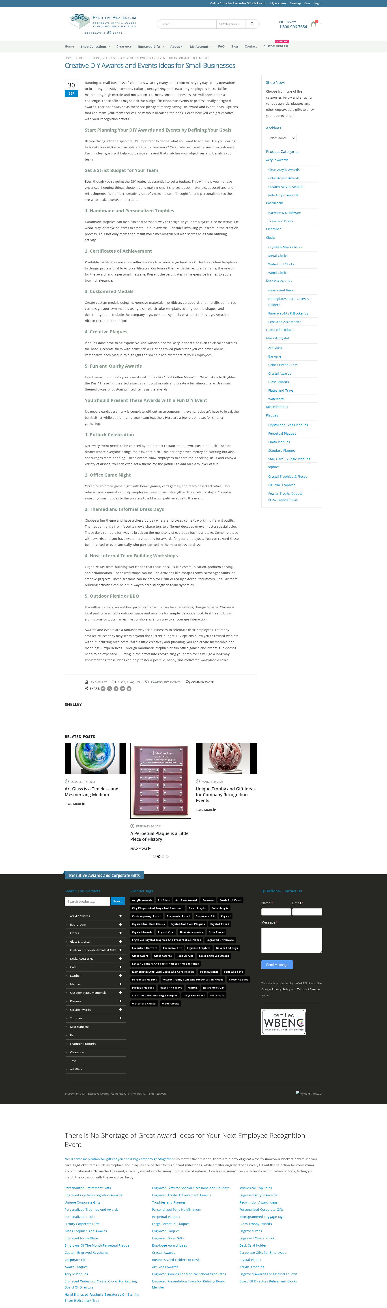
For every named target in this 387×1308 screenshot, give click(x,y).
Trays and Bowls (280, 221)
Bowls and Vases (230, 900)
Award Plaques (76, 1267)
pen (72, 1035)
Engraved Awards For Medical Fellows (268, 1274)
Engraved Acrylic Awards (258, 1195)
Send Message (277, 965)
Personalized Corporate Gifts (261, 1209)
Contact (251, 46)
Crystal (225, 916)
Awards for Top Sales (255, 1188)
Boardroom (274, 203)
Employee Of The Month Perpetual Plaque (97, 1245)
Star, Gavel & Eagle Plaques (289, 459)
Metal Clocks (278, 256)
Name (267, 903)
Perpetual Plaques (282, 433)
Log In (318, 3)
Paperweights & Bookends (288, 313)
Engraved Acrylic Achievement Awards (181, 1195)
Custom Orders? (276, 44)
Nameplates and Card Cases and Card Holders (163, 971)
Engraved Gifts (149, 46)
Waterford (276, 399)
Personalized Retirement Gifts (88, 1188)
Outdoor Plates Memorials (88, 993)
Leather (75, 976)
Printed (192, 987)
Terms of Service (308, 989)
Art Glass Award (186, 900)
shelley (101, 682)
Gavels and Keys (280, 290)
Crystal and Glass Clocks (148, 924)
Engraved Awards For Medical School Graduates (189, 1274)
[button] (154, 856)
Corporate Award (178, 916)
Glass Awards (278, 382)
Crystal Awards (279, 373)
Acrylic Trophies (251, 1267)
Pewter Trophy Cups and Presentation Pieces (193, 979)
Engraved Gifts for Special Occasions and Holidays (191, 1188)
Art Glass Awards (165, 1267)
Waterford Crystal (144, 1003)
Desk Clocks (216, 932)
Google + (122, 688)
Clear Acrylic (197, 908)
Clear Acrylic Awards (284, 169)
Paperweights (209, 971)
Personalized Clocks (80, 1217)
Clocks (271, 237)
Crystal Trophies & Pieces (287, 476)
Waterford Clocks (281, 264)
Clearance (123, 46)
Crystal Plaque (250, 1260)
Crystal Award (219, 924)
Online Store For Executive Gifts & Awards (238, 3)
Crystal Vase (166, 932)
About (175, 46)
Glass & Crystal (277, 338)
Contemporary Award (146, 916)
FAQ (221, 46)
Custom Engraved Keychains (86, 1252)
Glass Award (140, 955)
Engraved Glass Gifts (168, 1238)
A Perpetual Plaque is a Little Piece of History (159, 836)
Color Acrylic (219, 908)
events (175, 682)
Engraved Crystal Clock (256, 1238)
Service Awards (80, 1010)
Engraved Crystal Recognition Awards (93, 1195)
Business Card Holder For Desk (176, 1260)
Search (117, 901)
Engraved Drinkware (220, 939)
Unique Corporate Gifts (82, 1202)
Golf (73, 967)
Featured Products (280, 330)
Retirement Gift (213, 987)
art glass (76, 1069)
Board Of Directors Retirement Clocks (268, 1281)
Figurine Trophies (281, 485)
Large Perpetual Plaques (171, 1224)
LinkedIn (116, 688)
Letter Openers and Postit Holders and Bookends (165, 963)
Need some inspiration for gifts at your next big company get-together (119, 1159)
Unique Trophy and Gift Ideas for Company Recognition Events (226, 794)
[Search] (252, 24)
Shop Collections (94, 46)
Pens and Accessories (284, 322)
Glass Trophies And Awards (86, 1231)
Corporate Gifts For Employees (262, 1252)
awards (156, 682)
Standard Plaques (282, 450)
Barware (274, 356)
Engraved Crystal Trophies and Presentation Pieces (166, 939)
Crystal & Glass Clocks (285, 247)
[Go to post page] (95, 758)
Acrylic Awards (277, 160)
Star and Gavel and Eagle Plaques (155, 995)
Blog (234, 46)
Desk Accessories (279, 280)
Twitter (109, 688)
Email (129, 688)
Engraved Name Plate (81, 1238)
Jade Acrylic (185, 955)
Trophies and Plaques (169, 1202)
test (73, 1061)
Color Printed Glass (283, 365)
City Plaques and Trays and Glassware (157, 908)
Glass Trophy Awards (255, 1224)
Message (269, 922)
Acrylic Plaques (76, 1274)
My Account (278, 3)
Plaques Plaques (143, 987)
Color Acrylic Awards (284, 178)
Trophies (273, 467)
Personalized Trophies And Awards (91, 1209)
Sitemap (295, 3)
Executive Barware (144, 948)
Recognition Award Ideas (258, 1202)
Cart (307, 3)
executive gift (172, 948)
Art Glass (275, 348)
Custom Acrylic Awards (285, 186)
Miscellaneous (277, 407)
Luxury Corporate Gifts (82, 1224)
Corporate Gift (205, 916)
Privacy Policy (281, 989)
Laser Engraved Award (214, 955)
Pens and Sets (233, 971)
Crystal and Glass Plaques (288, 425)
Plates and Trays (281, 390)
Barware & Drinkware (284, 212)
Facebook (103, 688)
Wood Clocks (278, 273)
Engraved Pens (250, 1231)
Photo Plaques (279, 442)
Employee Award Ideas (169, 1245)
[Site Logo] (101, 24)
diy (166, 682)
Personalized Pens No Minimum (176, 1209)
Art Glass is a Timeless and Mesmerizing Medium (91, 792)
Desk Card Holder (252, 1245)
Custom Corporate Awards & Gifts (93, 950)
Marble (75, 984)
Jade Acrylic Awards (283, 195)
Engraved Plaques (166, 1231)
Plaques (133, 682)
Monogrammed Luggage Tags (261, 1217)
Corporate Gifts (76, 1260)
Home (69, 46)
